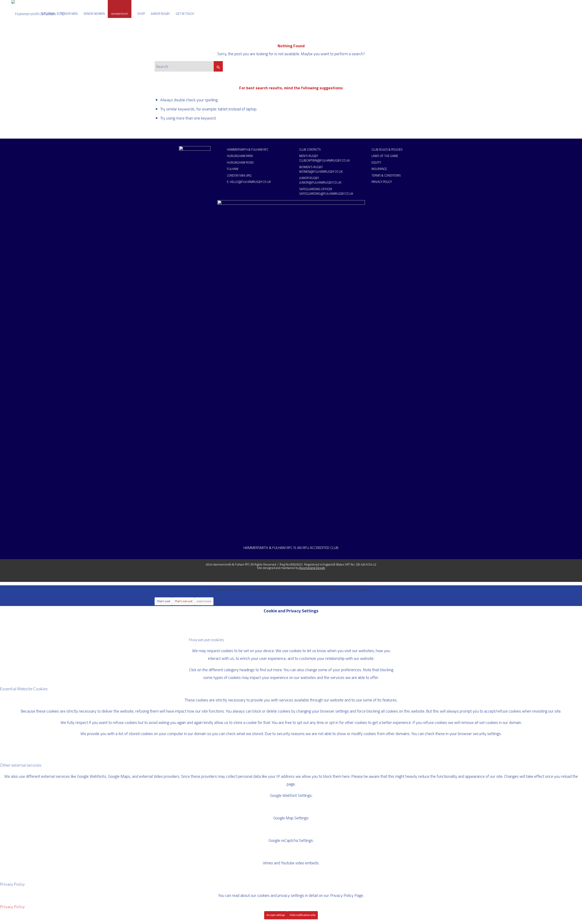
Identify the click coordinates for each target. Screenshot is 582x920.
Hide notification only (303, 915)
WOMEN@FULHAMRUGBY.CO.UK (321, 171)
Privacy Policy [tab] (12, 884)
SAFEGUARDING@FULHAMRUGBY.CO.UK (326, 193)
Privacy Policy (12, 906)
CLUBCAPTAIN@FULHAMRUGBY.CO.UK (324, 160)
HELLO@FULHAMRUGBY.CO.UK (250, 182)
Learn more (204, 601)
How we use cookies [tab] (206, 639)
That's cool (163, 601)
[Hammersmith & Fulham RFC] (38, 13)
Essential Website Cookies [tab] (24, 688)
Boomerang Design (312, 568)
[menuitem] (48, 13)
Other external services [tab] (20, 765)
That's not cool (183, 601)
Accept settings (275, 915)
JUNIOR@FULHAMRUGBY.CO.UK (320, 182)
